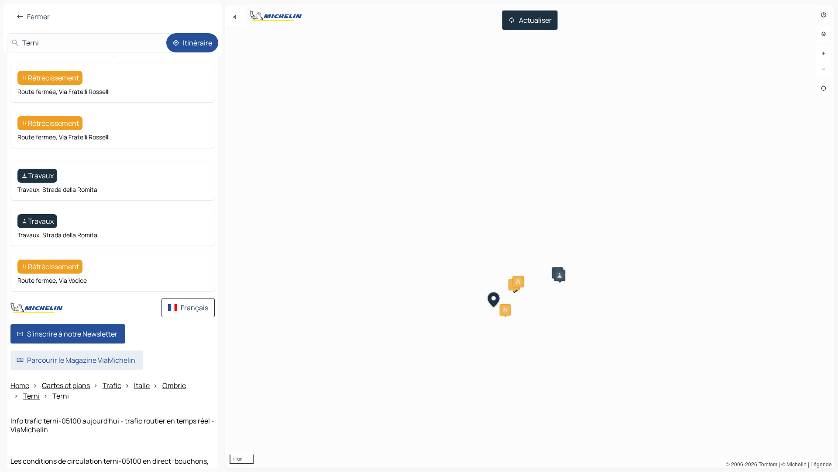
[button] (518, 281)
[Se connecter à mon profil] (823, 15)
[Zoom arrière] (823, 69)
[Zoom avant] (823, 53)
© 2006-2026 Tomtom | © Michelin (766, 464)
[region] (530, 236)
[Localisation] (823, 88)
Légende (821, 464)
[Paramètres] (823, 34)
